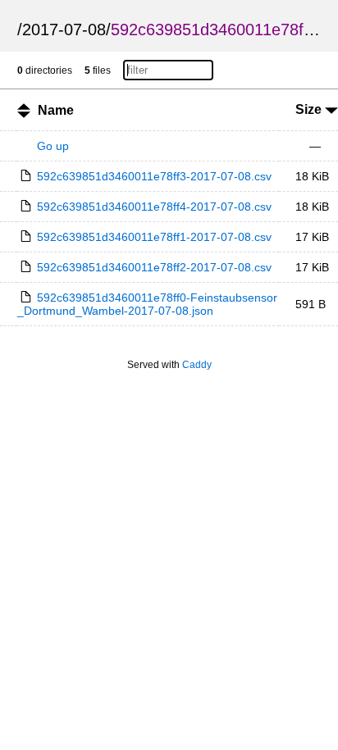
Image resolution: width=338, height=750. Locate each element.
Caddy (197, 364)
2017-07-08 (64, 29)
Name (56, 110)
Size (310, 109)
